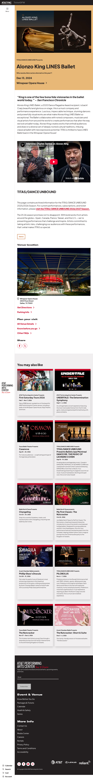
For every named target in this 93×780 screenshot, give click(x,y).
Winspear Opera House (30, 83)
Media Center (23, 733)
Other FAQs (23, 333)
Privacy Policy (23, 744)
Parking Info (23, 312)
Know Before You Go (26, 699)
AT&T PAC (6, 2)
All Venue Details (25, 323)
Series (20, 714)
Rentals (20, 741)
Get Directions (24, 307)
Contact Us (22, 726)
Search (8, 769)
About (19, 729)
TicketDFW (19, 2)
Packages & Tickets (25, 703)
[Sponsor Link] (56, 762)
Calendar (8, 766)
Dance (21, 236)
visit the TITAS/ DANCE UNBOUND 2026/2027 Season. (63, 208)
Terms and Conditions (26, 748)
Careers (20, 737)
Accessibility (22, 752)
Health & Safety (24, 710)
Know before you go (27, 328)
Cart (7, 773)
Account (8, 776)
